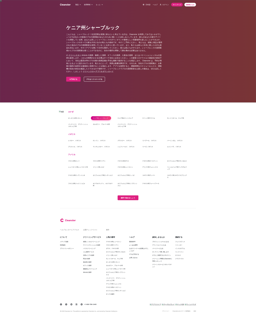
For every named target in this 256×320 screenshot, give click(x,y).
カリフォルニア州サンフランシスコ (127, 184)
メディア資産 (64, 241)
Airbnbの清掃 (87, 272)
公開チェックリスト (90, 230)
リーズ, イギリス (147, 146)
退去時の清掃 (87, 262)
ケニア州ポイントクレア (125, 118)
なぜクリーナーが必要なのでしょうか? (138, 250)
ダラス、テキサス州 (112, 248)
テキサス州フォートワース (150, 183)
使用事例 (87, 5)
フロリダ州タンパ (73, 161)
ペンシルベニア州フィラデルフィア (177, 168)
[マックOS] (179, 304)
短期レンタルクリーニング (91, 241)
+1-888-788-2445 (90, 304)
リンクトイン (179, 252)
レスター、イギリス (74, 140)
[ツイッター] (66, 304)
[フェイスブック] (61, 304)
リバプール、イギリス (149, 140)
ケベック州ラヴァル (148, 118)
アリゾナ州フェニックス (150, 167)
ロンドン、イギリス (99, 140)
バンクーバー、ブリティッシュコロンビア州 (78, 125)
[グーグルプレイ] (168, 304)
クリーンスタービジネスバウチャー (162, 266)
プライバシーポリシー (67, 248)
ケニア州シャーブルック (100, 118)
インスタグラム (180, 248)
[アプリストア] (155, 304)
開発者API (132, 241)
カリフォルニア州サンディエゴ (102, 175)
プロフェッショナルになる (160, 241)
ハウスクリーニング (89, 248)
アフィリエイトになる (159, 245)
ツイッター (178, 245)
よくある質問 (133, 245)
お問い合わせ (133, 257)
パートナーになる (157, 248)
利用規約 (63, 245)
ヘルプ (155, 5)
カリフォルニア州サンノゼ (126, 175)
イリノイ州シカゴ (98, 167)
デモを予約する (134, 254)
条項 (195, 311)
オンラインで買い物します (160, 252)
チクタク (178, 255)
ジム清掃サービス (88, 252)
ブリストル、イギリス (75, 146)
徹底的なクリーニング (90, 269)
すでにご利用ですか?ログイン (161, 255)
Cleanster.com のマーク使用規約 (181, 311)
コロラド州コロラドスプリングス (177, 176)
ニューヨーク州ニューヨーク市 (78, 167)
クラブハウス (179, 258)
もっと (98, 5)
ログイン (165, 5)
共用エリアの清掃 (88, 255)
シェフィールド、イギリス (126, 146)
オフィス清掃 (87, 265)
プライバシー (165, 311)
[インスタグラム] (76, 304)
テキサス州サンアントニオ (76, 175)
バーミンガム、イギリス (174, 140)
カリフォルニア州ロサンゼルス (177, 161)
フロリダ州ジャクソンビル (76, 183)
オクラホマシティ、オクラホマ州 (102, 184)
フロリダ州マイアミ (99, 161)
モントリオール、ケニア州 (175, 118)
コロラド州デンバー (148, 175)
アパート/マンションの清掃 (91, 245)
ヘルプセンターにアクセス (69, 230)
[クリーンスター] (65, 5)
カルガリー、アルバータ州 (101, 124)
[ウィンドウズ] (190, 304)
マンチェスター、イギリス (101, 146)
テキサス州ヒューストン (125, 167)
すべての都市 (110, 294)
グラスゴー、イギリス (125, 140)
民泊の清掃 (86, 258)
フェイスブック (180, 241)
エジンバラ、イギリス (174, 146)
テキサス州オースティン (150, 161)
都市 (107, 230)
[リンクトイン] (71, 304)
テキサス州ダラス (123, 161)
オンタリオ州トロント (75, 118)
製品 (77, 5)
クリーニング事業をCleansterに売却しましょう (162, 260)
